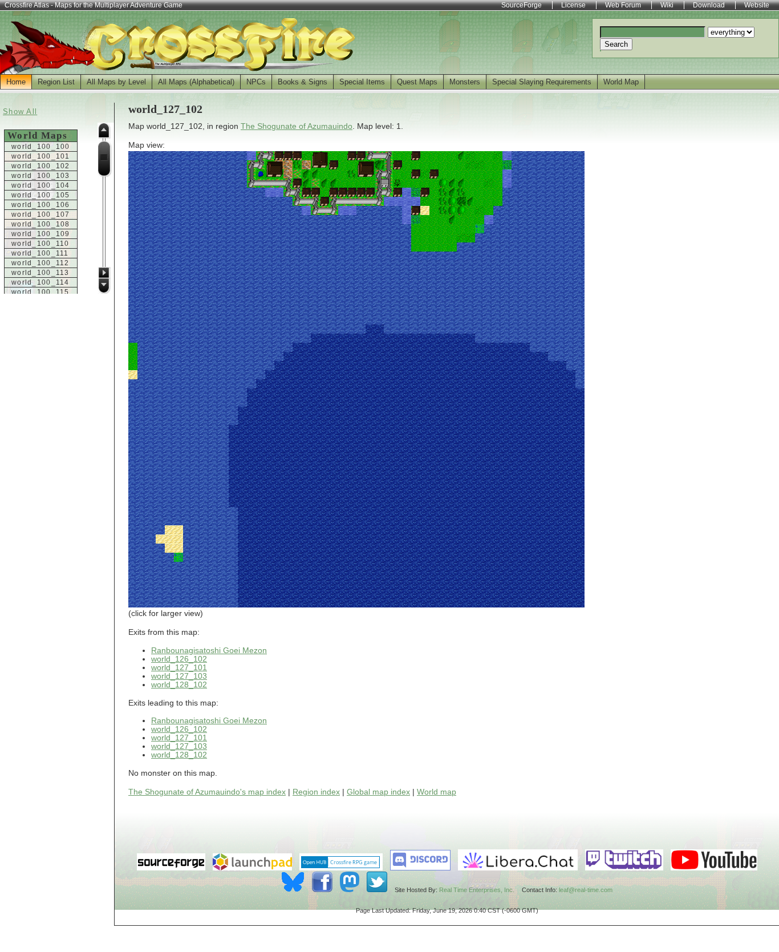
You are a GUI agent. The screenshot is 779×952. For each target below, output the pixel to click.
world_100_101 (40, 156)
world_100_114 (40, 282)
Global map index (378, 792)
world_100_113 (40, 272)
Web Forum (623, 5)
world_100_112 (40, 263)
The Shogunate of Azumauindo (296, 126)
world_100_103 (40, 175)
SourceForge (521, 5)
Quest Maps (417, 82)
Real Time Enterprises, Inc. (476, 889)
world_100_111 (40, 253)
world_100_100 (40, 146)
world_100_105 (40, 195)
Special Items (362, 82)
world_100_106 (40, 204)
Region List (56, 82)
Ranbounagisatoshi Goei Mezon (209, 650)
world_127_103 (179, 676)
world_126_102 (179, 659)
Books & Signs (302, 82)
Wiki (666, 5)
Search (616, 44)
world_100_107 (40, 214)
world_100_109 (40, 233)
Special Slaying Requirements (541, 82)
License (573, 5)
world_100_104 (40, 185)
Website (756, 5)
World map (436, 792)
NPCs (256, 82)
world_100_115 (40, 292)
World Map (621, 82)
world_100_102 (40, 166)
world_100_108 (40, 224)
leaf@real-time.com (585, 889)
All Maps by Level (116, 82)
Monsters (464, 82)
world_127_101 (179, 667)
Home (16, 82)
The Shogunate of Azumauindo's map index (207, 792)
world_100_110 (40, 243)
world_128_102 (179, 684)
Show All (20, 111)
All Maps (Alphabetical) (196, 82)
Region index (316, 792)
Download (709, 5)
